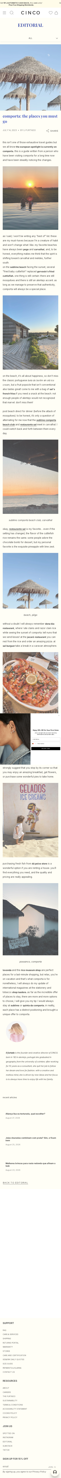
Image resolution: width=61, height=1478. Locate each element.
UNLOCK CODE (46, 748)
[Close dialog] (59, 715)
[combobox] (34, 743)
